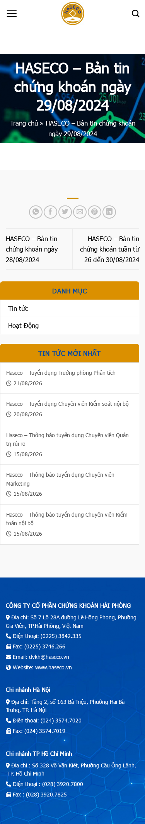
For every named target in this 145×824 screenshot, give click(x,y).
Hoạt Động (23, 325)
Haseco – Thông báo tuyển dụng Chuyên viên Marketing (60, 479)
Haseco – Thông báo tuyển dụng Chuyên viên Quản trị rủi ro (67, 439)
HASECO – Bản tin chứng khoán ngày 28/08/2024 (32, 249)
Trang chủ (24, 123)
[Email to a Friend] (80, 212)
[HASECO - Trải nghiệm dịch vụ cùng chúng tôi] (73, 13)
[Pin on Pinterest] (94, 212)
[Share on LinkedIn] (109, 212)
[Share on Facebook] (50, 212)
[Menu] (11, 13)
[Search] (135, 13)
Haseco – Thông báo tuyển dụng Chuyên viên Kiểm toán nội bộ (67, 519)
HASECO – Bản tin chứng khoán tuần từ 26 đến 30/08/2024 (109, 249)
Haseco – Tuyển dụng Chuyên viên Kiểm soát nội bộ (67, 403)
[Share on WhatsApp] (36, 212)
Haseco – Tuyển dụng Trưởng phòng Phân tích (61, 372)
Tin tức (18, 308)
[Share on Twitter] (65, 212)
